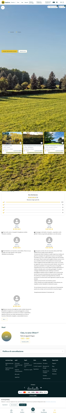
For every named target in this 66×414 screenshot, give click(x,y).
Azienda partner (46, 378)
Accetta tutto (22, 404)
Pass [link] (18, 2)
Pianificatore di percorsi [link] (50, 2)
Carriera (45, 375)
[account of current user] (62, 2)
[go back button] (3, 7)
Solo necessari (14, 404)
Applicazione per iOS (9, 364)
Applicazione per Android (9, 368)
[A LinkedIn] (36, 387)
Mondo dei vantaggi (54, 370)
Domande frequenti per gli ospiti (18, 365)
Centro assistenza (38, 363)
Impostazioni (5, 404)
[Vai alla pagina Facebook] (24, 387)
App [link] (22, 2)
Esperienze (36, 369)
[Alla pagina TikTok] (32, 387)
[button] (57, 2)
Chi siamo (45, 363)
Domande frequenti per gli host (28, 365)
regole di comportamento (18, 370)
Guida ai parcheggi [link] (31, 2)
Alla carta (17, 374)
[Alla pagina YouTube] (41, 387)
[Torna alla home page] (6, 2)
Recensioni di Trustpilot (46, 371)
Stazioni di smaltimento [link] (39, 2)
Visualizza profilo (25, 341)
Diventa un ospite (28, 369)
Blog (53, 366)
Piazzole (13, 2)
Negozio (54, 363)
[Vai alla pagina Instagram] (28, 387)
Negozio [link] (26, 2)
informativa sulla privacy (51, 401)
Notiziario (54, 374)
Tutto (4, 319)
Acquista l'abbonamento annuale (9, 51)
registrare (17, 377)
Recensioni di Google (46, 367)
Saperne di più (23, 51)
